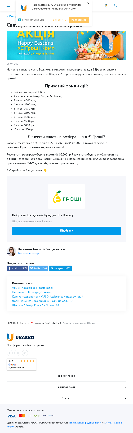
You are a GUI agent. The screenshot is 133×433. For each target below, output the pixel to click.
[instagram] (17, 353)
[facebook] (10, 353)
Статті (66, 398)
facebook (19, 268)
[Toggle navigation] (7, 5)
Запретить (59, 19)
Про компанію (66, 376)
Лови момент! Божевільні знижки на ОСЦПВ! (42, 301)
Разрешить (79, 19)
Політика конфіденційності (85, 423)
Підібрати (66, 231)
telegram (62, 268)
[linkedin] (25, 353)
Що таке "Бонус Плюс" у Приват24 (35, 305)
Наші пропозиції (66, 387)
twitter (40, 268)
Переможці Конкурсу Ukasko (31, 292)
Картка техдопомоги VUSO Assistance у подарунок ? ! (48, 297)
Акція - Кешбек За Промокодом (33, 288)
